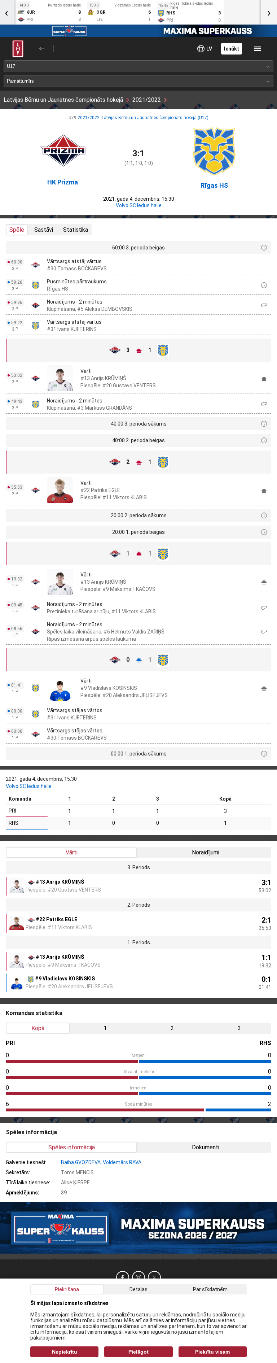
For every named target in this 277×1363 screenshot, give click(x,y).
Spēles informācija (71, 1147)
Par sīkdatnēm (210, 1289)
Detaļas (138, 1289)
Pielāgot (138, 1352)
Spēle (16, 229)
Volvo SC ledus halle (139, 205)
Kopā (37, 1028)
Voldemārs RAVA (122, 1162)
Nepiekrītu (64, 1352)
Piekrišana (67, 1289)
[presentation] (269, 12)
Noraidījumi (205, 852)
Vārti (72, 852)
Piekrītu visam (212, 1352)
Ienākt (231, 49)
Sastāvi (43, 229)
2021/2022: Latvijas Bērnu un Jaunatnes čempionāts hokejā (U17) (143, 117)
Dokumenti (205, 1147)
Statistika (75, 229)
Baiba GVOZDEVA (81, 1162)
